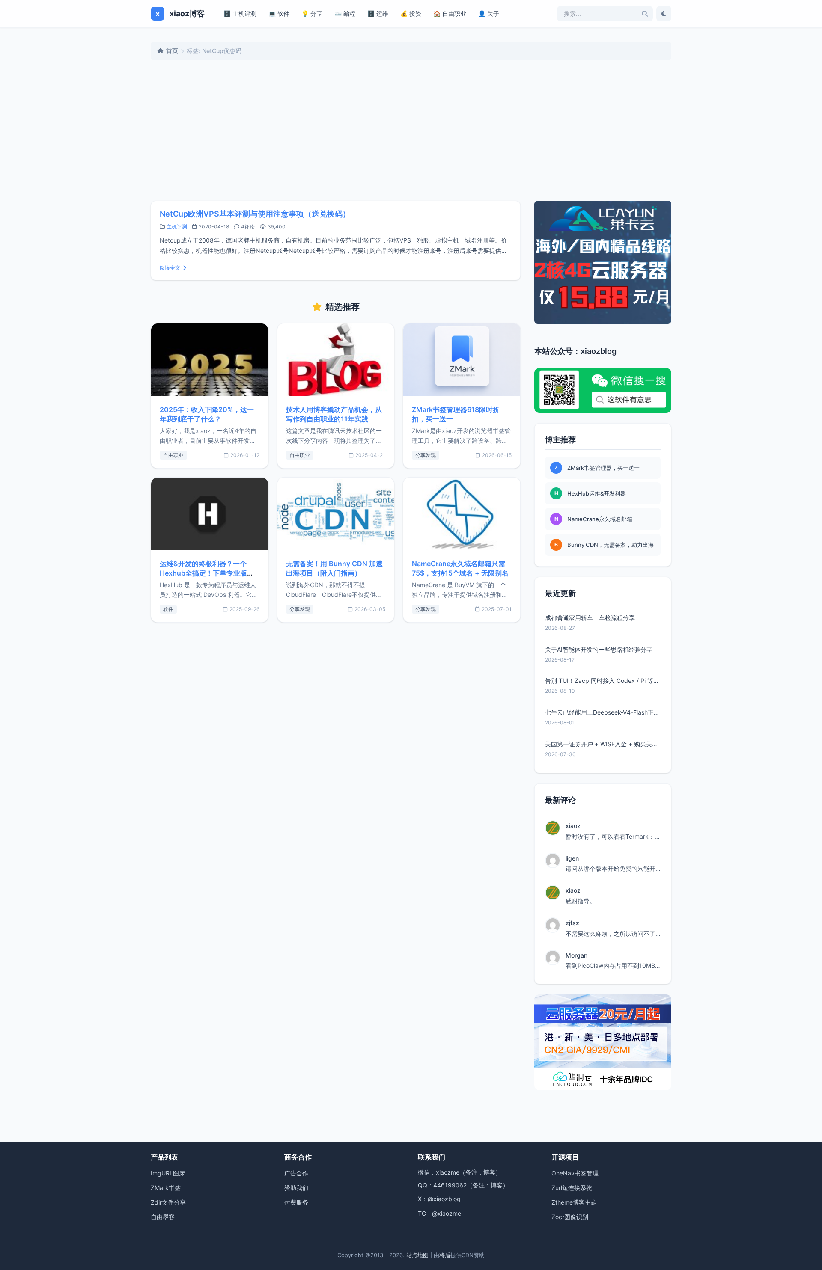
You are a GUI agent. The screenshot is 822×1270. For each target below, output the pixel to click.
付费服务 (296, 1202)
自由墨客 (163, 1216)
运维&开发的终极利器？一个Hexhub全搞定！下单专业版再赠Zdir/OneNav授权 (207, 573)
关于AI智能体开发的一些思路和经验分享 (598, 649)
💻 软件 (278, 13)
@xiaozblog (444, 1198)
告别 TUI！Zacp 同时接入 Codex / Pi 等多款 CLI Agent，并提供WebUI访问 (603, 680)
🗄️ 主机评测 (239, 13)
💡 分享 (311, 13)
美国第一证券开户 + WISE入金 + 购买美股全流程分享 (603, 744)
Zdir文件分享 (168, 1202)
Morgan (576, 955)
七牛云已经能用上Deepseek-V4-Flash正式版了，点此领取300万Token (603, 712)
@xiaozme (446, 1213)
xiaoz (573, 825)
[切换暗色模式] (663, 13)
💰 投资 (410, 13)
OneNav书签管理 (575, 1173)
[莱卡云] (602, 262)
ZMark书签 (166, 1187)
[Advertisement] (411, 130)
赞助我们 (296, 1187)
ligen (572, 858)
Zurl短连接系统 (571, 1187)
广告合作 (296, 1173)
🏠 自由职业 (449, 13)
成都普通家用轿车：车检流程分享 (590, 617)
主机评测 (177, 226)
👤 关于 (488, 13)
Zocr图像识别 (569, 1216)
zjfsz (572, 922)
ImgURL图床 (168, 1173)
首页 (172, 50)
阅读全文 (170, 267)
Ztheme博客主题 (574, 1202)
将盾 (444, 1255)
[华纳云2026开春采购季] (602, 1042)
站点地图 (417, 1255)
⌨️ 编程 (344, 13)
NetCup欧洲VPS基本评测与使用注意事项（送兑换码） (255, 213)
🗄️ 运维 (377, 13)
